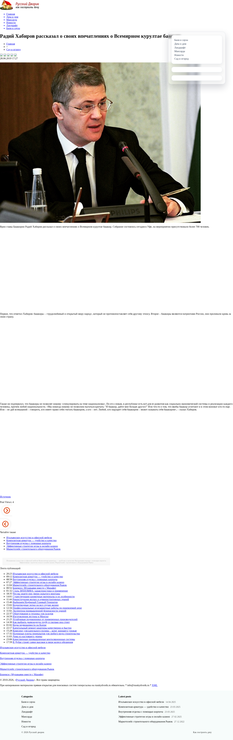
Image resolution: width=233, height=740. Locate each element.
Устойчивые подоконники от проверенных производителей (45, 619)
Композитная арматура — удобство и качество (31, 540)
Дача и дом (27, 706)
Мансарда (26, 716)
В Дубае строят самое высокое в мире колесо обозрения (43, 642)
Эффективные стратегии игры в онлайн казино (32, 546)
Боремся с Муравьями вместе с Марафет (34, 588)
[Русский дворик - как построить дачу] (19, 9)
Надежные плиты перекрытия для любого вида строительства (46, 633)
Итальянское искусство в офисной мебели (29, 537)
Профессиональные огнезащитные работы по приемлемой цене (47, 608)
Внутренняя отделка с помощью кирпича (28, 543)
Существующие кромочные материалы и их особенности (44, 596)
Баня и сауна (28, 702)
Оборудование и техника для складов (33, 613)
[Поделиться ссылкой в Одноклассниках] (15, 55)
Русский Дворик (25, 680)
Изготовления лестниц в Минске (31, 616)
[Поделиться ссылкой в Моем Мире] (11, 55)
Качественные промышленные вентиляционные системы (44, 639)
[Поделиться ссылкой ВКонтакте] (1, 55)
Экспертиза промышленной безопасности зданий (39, 610)
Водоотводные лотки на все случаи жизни (36, 605)
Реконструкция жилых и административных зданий (41, 599)
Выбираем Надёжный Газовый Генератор (35, 602)
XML (155, 685)
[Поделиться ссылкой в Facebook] (4, 55)
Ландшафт (27, 711)
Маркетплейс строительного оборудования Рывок (33, 549)
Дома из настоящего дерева (27, 636)
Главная (10, 43)
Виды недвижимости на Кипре (29, 625)
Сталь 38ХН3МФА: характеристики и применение (40, 590)
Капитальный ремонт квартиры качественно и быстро (42, 628)
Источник (5, 496)
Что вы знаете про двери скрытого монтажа (36, 593)
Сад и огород (13, 49)
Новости (26, 721)
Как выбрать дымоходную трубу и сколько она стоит (41, 622)
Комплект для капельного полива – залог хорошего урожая (45, 630)
